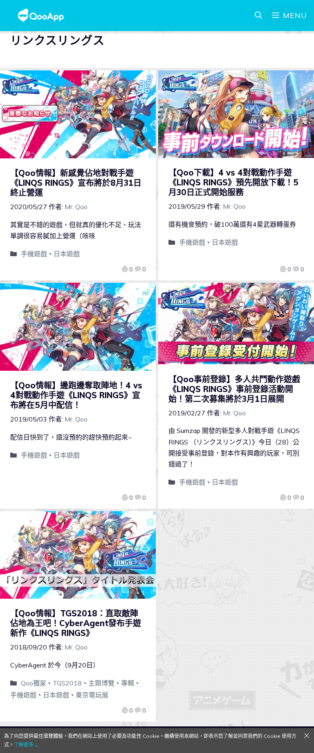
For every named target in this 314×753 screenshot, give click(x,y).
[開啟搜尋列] (258, 15)
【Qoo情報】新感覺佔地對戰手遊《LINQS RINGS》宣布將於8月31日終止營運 (75, 183)
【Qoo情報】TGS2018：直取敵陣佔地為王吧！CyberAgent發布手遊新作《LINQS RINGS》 (75, 623)
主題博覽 (101, 683)
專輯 (127, 683)
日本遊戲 (67, 254)
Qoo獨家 (33, 683)
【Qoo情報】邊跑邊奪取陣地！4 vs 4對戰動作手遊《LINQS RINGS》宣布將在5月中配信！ (76, 395)
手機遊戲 (34, 254)
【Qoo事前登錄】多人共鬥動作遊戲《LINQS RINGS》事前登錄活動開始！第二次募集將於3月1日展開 (234, 389)
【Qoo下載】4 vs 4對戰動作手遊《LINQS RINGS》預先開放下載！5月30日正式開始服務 (233, 182)
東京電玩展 (92, 695)
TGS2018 (67, 683)
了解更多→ (26, 745)
